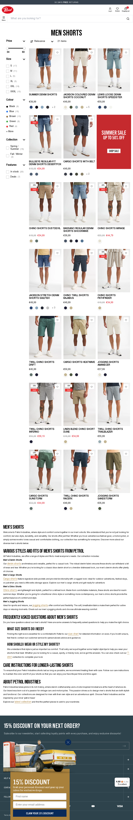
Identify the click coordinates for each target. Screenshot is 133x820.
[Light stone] (82, 241)
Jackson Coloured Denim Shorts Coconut (79, 96)
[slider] (7, 48)
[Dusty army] (71, 107)
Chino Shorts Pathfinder (107, 296)
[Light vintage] (100, 107)
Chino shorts (10, 590)
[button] (15, 41)
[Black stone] (48, 107)
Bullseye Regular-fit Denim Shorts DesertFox (45, 163)
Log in (110, 11)
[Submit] (124, 746)
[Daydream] (37, 174)
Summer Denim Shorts (43, 95)
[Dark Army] (76, 174)
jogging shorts (40, 605)
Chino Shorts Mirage (111, 228)
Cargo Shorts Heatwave (79, 362)
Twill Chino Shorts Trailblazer (110, 430)
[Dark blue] (37, 107)
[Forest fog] (31, 174)
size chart (73, 634)
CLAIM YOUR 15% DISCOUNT (40, 813)
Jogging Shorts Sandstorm (108, 497)
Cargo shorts (10, 579)
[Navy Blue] (65, 308)
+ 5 (88, 107)
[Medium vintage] (105, 107)
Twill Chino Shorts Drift (41, 363)
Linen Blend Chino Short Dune (79, 430)
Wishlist (117, 11)
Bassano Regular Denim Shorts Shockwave (78, 229)
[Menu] (128, 780)
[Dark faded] (76, 241)
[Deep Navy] (71, 174)
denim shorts (14, 564)
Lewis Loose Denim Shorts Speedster (110, 96)
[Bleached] (42, 107)
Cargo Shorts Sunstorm (38, 497)
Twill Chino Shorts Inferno (41, 430)
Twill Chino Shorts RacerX (76, 497)
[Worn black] (111, 107)
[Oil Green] (37, 241)
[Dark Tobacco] (82, 174)
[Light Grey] (48, 308)
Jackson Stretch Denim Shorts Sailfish (44, 296)
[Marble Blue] (76, 107)
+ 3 (53, 308)
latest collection (23, 702)
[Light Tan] (82, 107)
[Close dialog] (68, 742)
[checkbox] (15, 66)
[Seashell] (65, 107)
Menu (4, 20)
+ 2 (53, 107)
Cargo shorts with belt (79, 162)
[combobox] (69, 18)
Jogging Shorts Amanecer (108, 363)
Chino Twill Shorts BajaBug (76, 296)
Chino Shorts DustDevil (44, 228)
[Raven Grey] (65, 174)
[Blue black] (42, 308)
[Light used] (31, 107)
